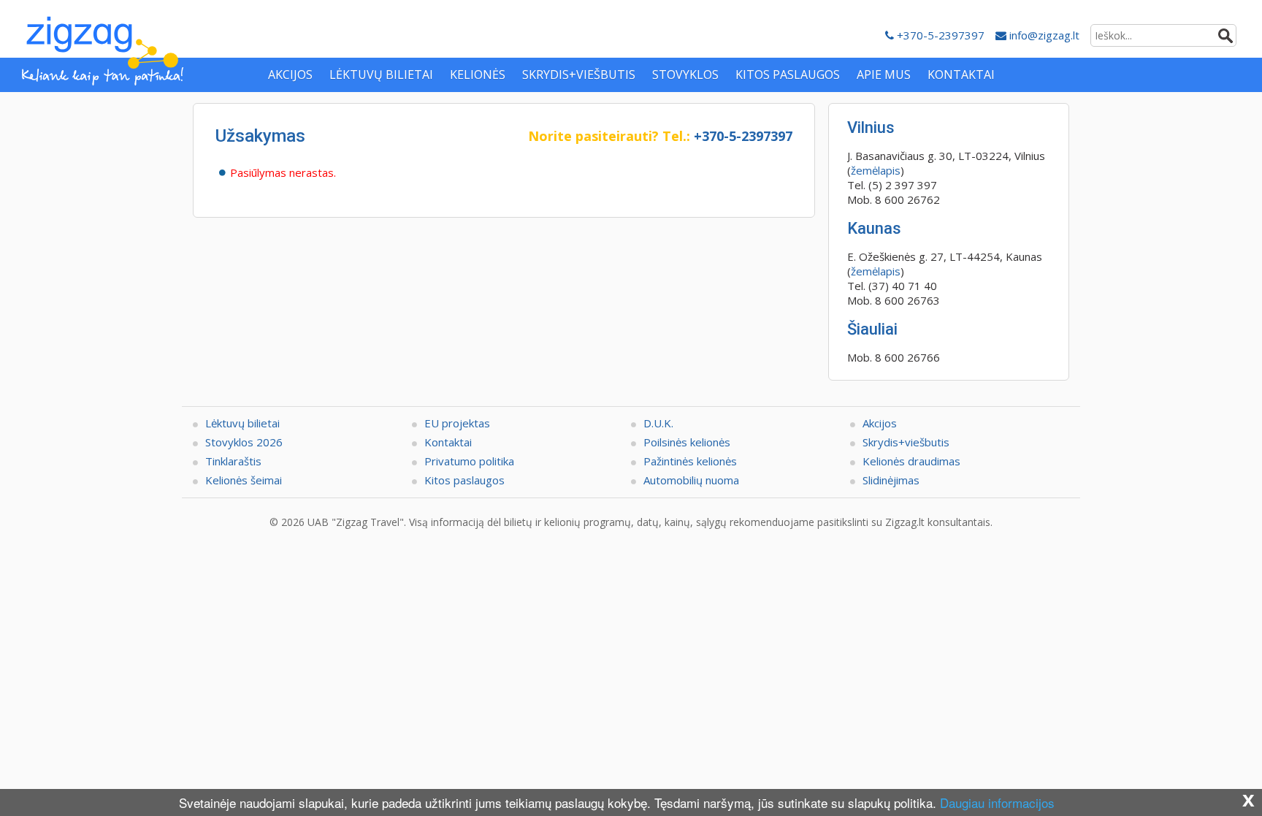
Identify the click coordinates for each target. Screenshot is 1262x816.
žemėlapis (875, 170)
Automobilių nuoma (691, 480)
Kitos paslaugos (464, 480)
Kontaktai (448, 442)
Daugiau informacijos (997, 802)
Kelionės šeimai (243, 480)
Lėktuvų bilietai (242, 423)
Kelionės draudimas (911, 461)
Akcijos (880, 423)
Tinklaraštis (233, 461)
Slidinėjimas (891, 480)
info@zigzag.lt (1042, 35)
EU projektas (457, 423)
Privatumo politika (469, 461)
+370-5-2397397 (939, 35)
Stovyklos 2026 (244, 442)
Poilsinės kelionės (686, 442)
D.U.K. (658, 423)
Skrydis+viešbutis (906, 442)
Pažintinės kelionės (690, 461)
